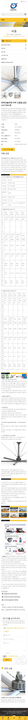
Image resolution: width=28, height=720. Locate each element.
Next (25, 687)
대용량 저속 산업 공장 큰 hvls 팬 (11, 697)
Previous (0, 687)
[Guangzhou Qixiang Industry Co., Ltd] (14, 7)
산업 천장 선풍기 (5, 45)
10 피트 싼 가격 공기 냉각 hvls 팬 (12, 596)
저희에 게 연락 (7, 149)
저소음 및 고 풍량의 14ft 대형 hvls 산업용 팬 (12, 607)
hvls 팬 (11, 34)
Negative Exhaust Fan (7, 62)
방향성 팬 (3, 59)
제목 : (14, 629)
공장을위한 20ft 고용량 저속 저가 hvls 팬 (15, 609)
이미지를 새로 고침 (12, 656)
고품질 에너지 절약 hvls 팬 (10, 593)
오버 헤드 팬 (4, 55)
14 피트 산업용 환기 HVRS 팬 (11, 600)
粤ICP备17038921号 (17, 713)
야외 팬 (3, 52)
